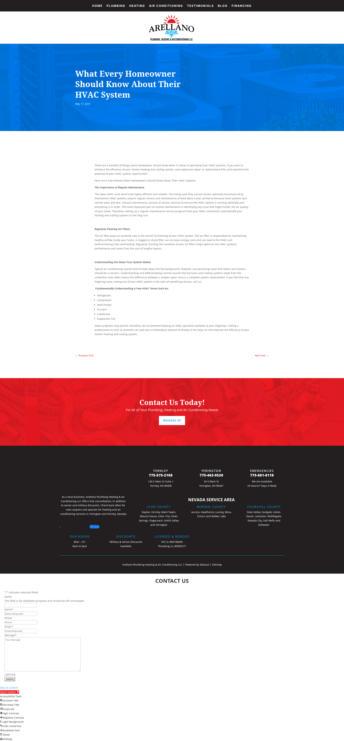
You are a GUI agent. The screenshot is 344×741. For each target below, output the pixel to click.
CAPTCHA (10, 674)
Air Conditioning (166, 6)
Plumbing (116, 6)
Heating (137, 6)
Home (97, 6)
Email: (8, 626)
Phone (8, 618)
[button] (9, 692)
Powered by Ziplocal (197, 564)
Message (10, 635)
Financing (242, 6)
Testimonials (200, 6)
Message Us (172, 420)
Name (8, 596)
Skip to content (9, 687)
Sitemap (217, 564)
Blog (223, 6)
